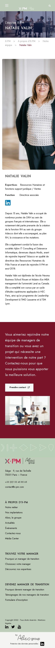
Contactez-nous (13, 533)
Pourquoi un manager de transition (22, 559)
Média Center (12, 538)
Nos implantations (14, 512)
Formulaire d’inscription (16, 600)
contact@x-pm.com (14, 487)
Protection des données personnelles (24, 643)
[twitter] (13, 627)
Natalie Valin (25, 45)
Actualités (10, 523)
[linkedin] (8, 203)
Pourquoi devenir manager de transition (25, 589)
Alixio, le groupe (13, 517)
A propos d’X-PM (26, 41)
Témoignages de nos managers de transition (27, 594)
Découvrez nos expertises (18, 569)
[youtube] (19, 627)
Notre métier (11, 507)
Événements (11, 528)
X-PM (8, 41)
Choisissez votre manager (18, 564)
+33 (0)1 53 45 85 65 (16, 482)
